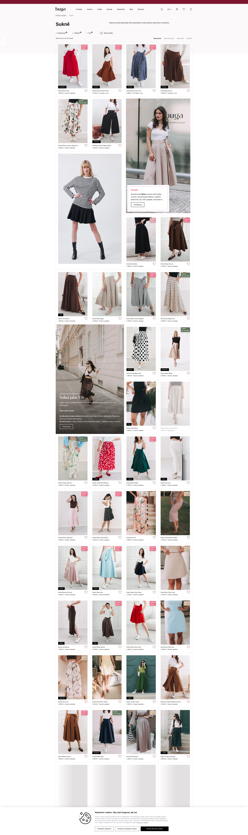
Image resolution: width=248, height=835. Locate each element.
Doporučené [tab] (157, 38)
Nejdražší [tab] (189, 38)
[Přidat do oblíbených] (86, 90)
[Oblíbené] (184, 9)
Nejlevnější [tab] (180, 38)
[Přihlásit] (177, 9)
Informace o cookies (142, 822)
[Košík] (191, 9)
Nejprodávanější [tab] (169, 38)
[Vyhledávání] (162, 9)
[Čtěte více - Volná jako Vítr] (90, 379)
